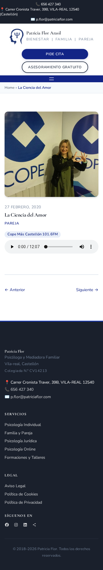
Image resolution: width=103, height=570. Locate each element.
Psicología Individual (23, 424)
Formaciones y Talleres (25, 457)
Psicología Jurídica (21, 441)
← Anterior (15, 290)
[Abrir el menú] (51, 78)
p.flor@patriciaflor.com (54, 19)
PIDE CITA (55, 54)
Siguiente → (87, 290)
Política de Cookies (21, 494)
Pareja (12, 223)
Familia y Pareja (18, 433)
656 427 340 (51, 4)
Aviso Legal (15, 486)
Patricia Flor (14, 351)
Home (10, 87)
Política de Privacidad (23, 502)
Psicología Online (20, 449)
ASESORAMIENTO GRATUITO (55, 67)
